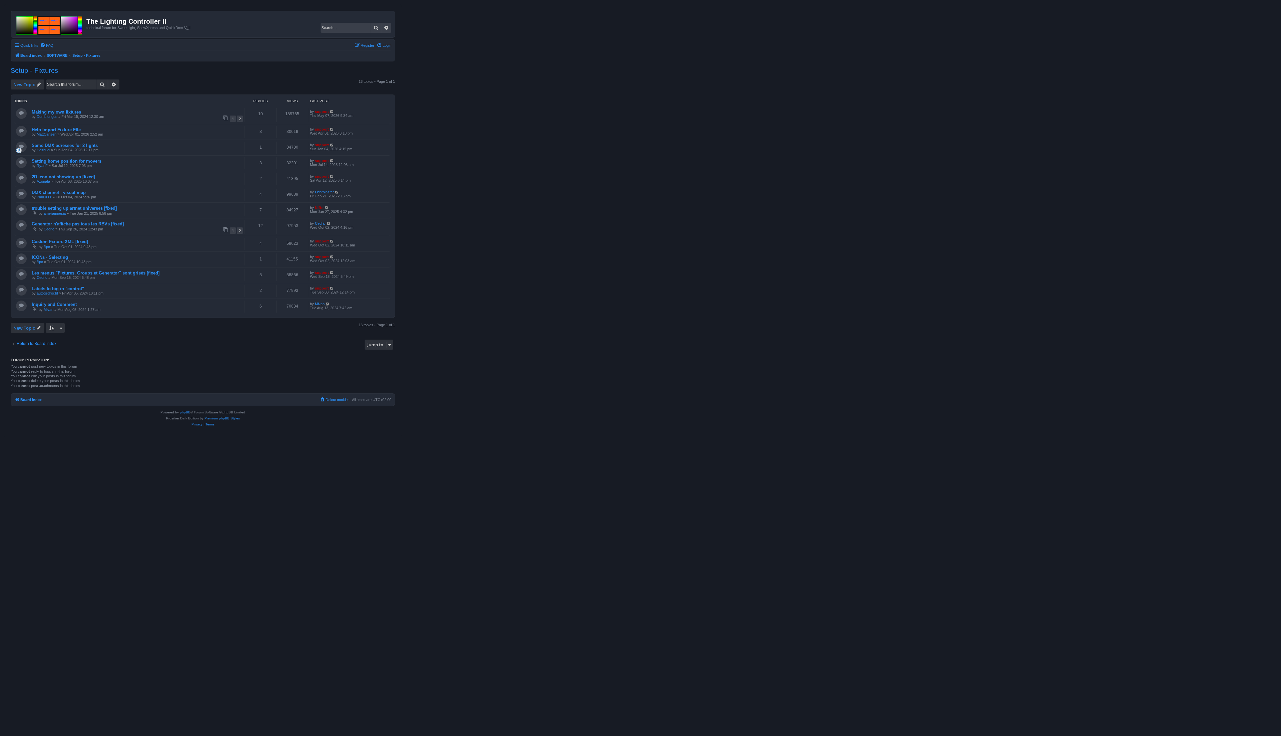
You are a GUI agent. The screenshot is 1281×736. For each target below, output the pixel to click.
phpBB (185, 412)
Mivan (48, 310)
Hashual (43, 150)
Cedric (49, 229)
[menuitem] (46, 45)
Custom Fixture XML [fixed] (60, 241)
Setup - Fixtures (34, 70)
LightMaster (324, 192)
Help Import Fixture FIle (56, 129)
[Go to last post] (332, 112)
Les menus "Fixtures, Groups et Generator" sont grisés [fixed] (95, 272)
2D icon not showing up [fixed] (63, 176)
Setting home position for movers (66, 161)
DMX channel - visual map (59, 192)
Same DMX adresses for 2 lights (65, 145)
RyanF (42, 166)
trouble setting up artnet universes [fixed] (74, 208)
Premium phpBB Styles (222, 418)
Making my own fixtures (56, 112)
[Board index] (49, 24)
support (322, 112)
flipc (47, 247)
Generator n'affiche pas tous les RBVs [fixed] (78, 223)
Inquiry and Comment (54, 304)
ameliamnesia (55, 213)
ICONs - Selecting (50, 257)
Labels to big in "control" (58, 288)
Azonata (43, 181)
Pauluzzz (44, 197)
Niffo (319, 208)
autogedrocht (47, 293)
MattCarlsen (46, 134)
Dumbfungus (47, 117)
